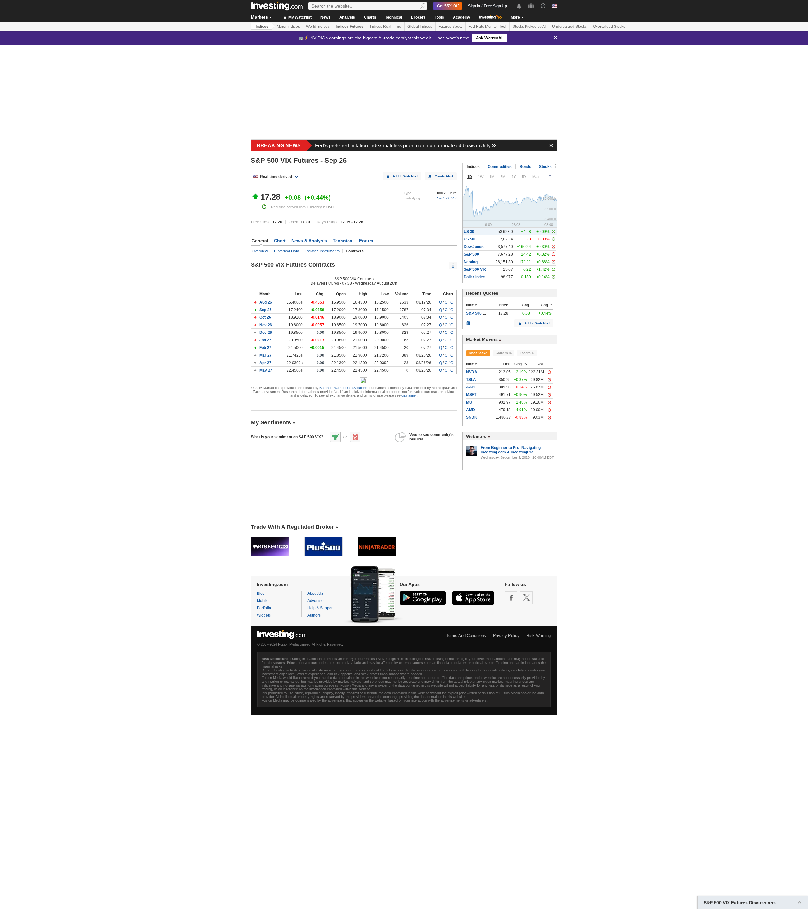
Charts (370, 17)
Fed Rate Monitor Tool (487, 26)
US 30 (469, 231)
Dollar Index (474, 277)
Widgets (264, 615)
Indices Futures (350, 26)
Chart (280, 240)
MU (469, 402)
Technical (393, 17)
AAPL (471, 387)
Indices (262, 26)
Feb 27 (265, 347)
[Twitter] (526, 597)
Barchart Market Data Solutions (343, 388)
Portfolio (264, 608)
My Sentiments (271, 422)
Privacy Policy (506, 635)
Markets (259, 17)
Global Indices (419, 26)
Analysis (347, 17)
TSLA (471, 379)
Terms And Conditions (466, 635)
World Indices (318, 26)
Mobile (263, 601)
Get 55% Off (448, 6)
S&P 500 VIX (447, 198)
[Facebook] (511, 597)
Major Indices (288, 26)
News (325, 17)
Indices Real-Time (385, 26)
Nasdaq (471, 262)
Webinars (476, 436)
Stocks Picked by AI (529, 26)
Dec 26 (266, 332)
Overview (260, 251)
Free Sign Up (495, 6)
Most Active (478, 353)
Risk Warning (538, 635)
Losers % (527, 353)
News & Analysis (309, 240)
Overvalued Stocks (609, 26)
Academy (461, 17)
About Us (315, 593)
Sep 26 (266, 310)
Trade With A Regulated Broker (292, 527)
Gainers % (504, 353)
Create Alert (444, 176)
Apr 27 (265, 363)
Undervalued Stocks (569, 26)
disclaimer (409, 395)
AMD (470, 410)
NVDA (471, 372)
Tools (439, 17)
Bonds (525, 166)
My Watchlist (300, 17)
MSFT (471, 395)
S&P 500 (471, 254)
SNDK (471, 417)
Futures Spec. (450, 26)
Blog (261, 593)
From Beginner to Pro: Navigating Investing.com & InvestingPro (511, 450)
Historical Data (286, 251)
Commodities (500, 166)
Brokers (418, 17)
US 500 (470, 239)
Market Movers (482, 339)
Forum (366, 240)
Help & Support (320, 608)
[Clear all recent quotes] (468, 321)
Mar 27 (266, 355)
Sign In (474, 6)
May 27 (266, 370)
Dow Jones (474, 247)
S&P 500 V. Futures (483, 313)
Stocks (545, 166)
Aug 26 (266, 302)
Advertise (315, 601)
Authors (314, 615)
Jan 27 (265, 340)
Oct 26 (265, 317)
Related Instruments (322, 251)
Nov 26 (266, 325)
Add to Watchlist (405, 176)
